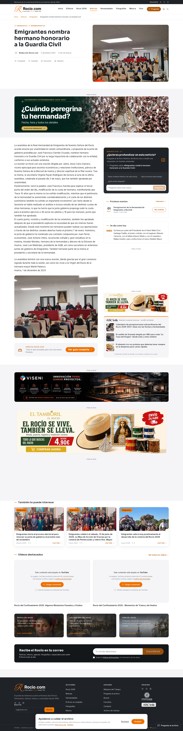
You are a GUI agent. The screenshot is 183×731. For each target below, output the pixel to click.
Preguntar (159, 188)
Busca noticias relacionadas (151, 177)
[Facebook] (160, 2)
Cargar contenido (53, 585)
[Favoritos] (164, 9)
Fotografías (121, 8)
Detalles (70, 725)
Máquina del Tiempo (112, 689)
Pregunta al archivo (112, 694)
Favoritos (107, 702)
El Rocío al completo (74, 702)
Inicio (60, 8)
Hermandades (106, 8)
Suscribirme (153, 651)
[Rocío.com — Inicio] (27, 9)
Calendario (160, 201)
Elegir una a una (60, 725)
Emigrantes (33, 17)
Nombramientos (38, 26)
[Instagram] (167, 2)
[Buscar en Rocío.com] (168, 9)
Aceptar (137, 721)
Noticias (93, 8)
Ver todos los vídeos (157, 555)
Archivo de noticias (111, 710)
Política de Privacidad (111, 657)
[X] (164, 2)
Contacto (107, 706)
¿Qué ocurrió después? (116, 181)
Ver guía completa (78, 349)
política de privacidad (63, 579)
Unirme (49, 710)
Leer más (56, 543)
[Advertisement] (136, 268)
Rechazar (125, 721)
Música (132, 8)
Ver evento (160, 210)
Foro (141, 8)
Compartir (21, 61)
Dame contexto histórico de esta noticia (122, 177)
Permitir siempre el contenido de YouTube (53, 590)
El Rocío (69, 8)
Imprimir (60, 61)
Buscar (106, 698)
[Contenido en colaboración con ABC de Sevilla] (149, 705)
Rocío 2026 (81, 8)
